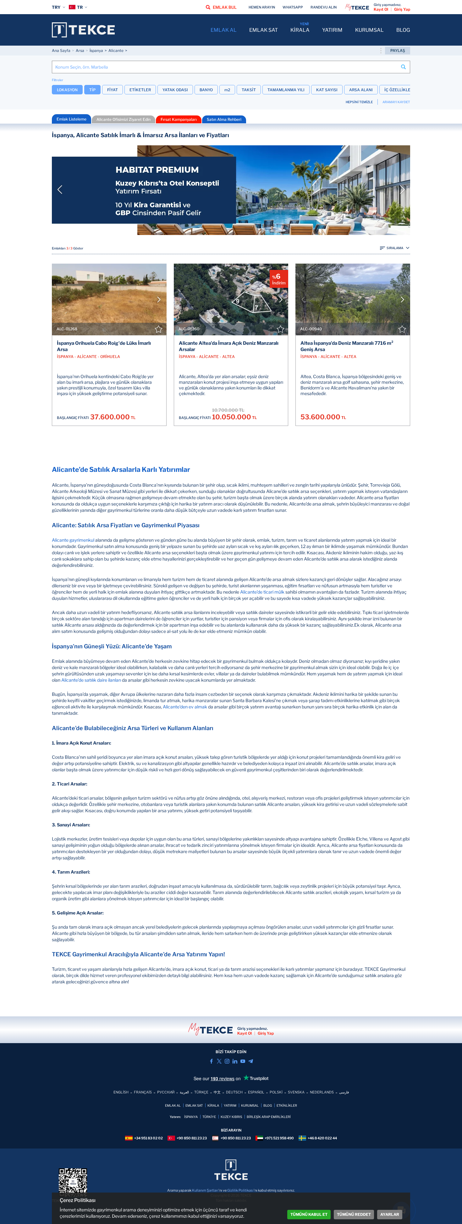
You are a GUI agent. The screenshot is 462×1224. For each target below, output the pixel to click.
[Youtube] (243, 1061)
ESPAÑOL (256, 1092)
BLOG (403, 30)
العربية (184, 1092)
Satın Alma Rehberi (224, 119)
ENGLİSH (121, 1092)
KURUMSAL (369, 30)
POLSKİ (276, 1092)
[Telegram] (251, 1061)
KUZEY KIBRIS (231, 1117)
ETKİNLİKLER (287, 1105)
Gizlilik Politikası (240, 1190)
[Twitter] (219, 1061)
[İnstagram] (227, 1061)
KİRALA (300, 30)
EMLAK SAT (263, 30)
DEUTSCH (234, 1092)
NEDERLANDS (322, 1092)
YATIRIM (332, 30)
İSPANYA (191, 1117)
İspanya (96, 50)
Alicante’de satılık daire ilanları (91, 680)
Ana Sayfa (61, 50)
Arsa (80, 50)
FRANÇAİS (143, 1092)
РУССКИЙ (165, 1092)
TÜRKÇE (201, 1092)
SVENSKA (296, 1092)
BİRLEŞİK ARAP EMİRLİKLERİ (269, 1117)
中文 (217, 1092)
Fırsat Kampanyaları (179, 119)
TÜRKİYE (209, 1117)
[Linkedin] (235, 1061)
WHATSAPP (293, 7)
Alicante (116, 50)
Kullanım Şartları (205, 1190)
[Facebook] (211, 1061)
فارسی (344, 1092)
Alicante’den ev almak (185, 706)
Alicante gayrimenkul (73, 540)
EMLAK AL (224, 30)
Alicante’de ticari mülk (262, 592)
